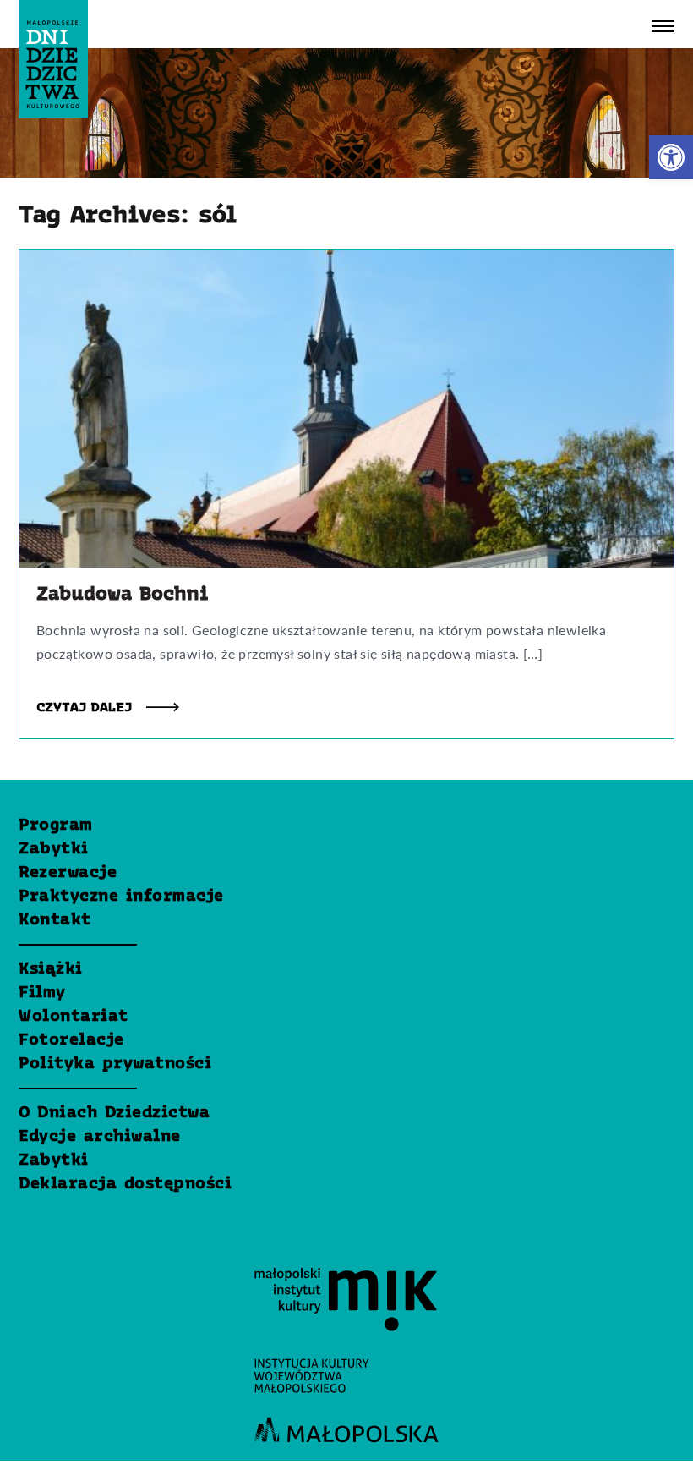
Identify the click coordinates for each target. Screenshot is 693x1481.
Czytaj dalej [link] (86, 708)
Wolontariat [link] (73, 1016)
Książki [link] (51, 969)
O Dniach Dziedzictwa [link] (114, 1113)
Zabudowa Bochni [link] (122, 594)
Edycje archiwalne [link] (100, 1136)
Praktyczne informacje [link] (121, 896)
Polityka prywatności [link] (115, 1064)
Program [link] (56, 825)
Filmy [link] (42, 993)
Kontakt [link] (55, 920)
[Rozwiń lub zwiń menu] (663, 26)
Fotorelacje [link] (71, 1040)
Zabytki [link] (54, 849)
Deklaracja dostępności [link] (125, 1184)
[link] (671, 157)
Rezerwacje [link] (68, 872)
